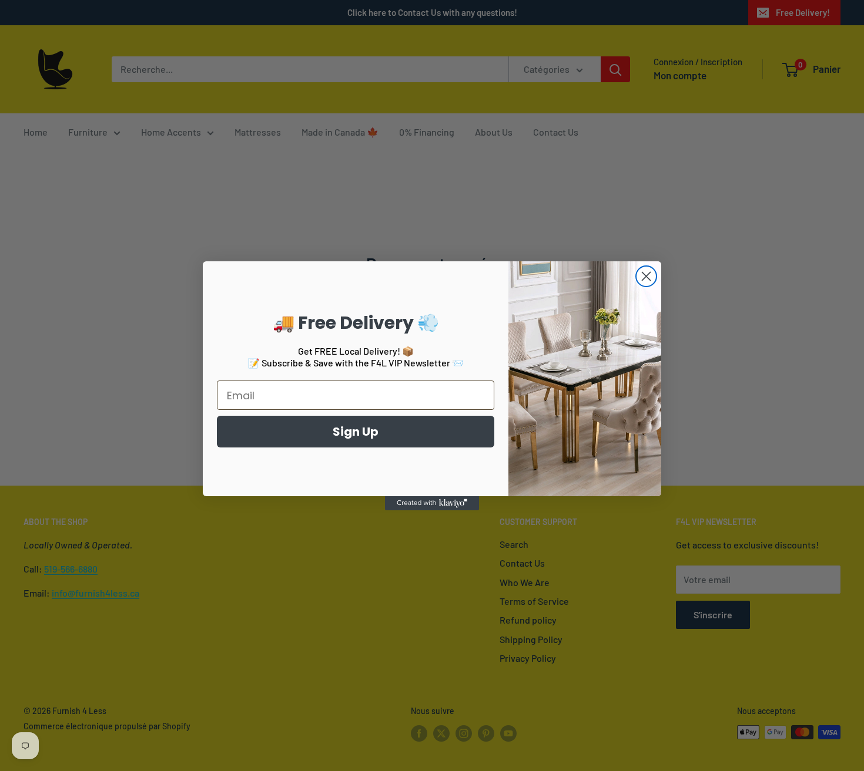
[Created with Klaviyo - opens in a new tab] (432, 503)
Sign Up (356, 431)
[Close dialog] (646, 276)
